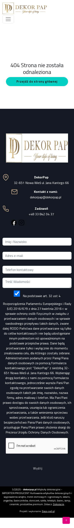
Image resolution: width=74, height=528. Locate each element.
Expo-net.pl (48, 511)
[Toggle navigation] (8, 19)
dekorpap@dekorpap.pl (45, 197)
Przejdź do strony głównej (37, 81)
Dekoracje (58, 504)
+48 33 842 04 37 (41, 214)
